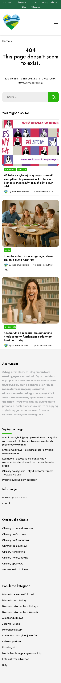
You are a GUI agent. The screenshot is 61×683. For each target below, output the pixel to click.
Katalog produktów (49, 2)
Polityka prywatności (14, 497)
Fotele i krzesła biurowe (15, 659)
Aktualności (36, 7)
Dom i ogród (8, 2)
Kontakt (7, 503)
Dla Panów (21, 2)
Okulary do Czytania (14, 534)
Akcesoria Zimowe (12, 618)
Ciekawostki (10, 327)
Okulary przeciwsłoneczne (17, 528)
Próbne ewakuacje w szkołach (19, 480)
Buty (4, 665)
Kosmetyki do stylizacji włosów (19, 635)
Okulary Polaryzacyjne (15, 557)
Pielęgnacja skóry (12, 629)
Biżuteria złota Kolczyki (15, 600)
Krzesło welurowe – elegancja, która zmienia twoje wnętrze (28, 258)
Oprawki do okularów (14, 546)
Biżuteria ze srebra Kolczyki (18, 594)
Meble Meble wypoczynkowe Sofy (22, 653)
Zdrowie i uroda (11, 624)
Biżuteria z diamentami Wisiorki (20, 612)
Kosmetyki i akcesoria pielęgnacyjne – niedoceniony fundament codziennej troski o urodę (29, 336)
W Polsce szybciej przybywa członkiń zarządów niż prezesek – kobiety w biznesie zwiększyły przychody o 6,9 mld (28, 180)
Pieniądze (22, 169)
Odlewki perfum (11, 641)
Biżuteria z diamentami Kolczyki (20, 606)
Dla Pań (34, 2)
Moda (7, 250)
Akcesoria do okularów (15, 569)
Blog (24, 7)
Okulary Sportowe (12, 563)
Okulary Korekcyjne (13, 552)
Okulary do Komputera (15, 540)
